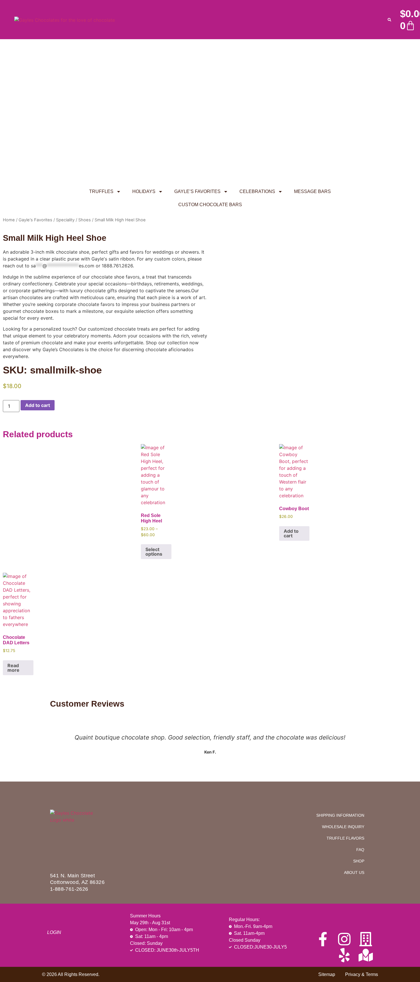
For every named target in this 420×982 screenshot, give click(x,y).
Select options (153, 551)
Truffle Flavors (345, 838)
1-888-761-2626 (69, 889)
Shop (358, 861)
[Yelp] (344, 955)
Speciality (65, 219)
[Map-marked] (366, 955)
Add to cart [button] (291, 533)
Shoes (84, 219)
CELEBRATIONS (257, 191)
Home (9, 219)
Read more (13, 668)
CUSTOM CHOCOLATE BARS (210, 204)
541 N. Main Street (72, 875)
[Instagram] (344, 939)
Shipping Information (340, 815)
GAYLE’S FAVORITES (197, 191)
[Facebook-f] (323, 939)
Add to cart (37, 405)
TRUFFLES (101, 191)
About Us (354, 872)
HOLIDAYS (143, 191)
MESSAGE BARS (312, 191)
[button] (389, 19)
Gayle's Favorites (35, 219)
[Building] (366, 939)
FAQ (360, 849)
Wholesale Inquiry (343, 826)
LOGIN (54, 932)
